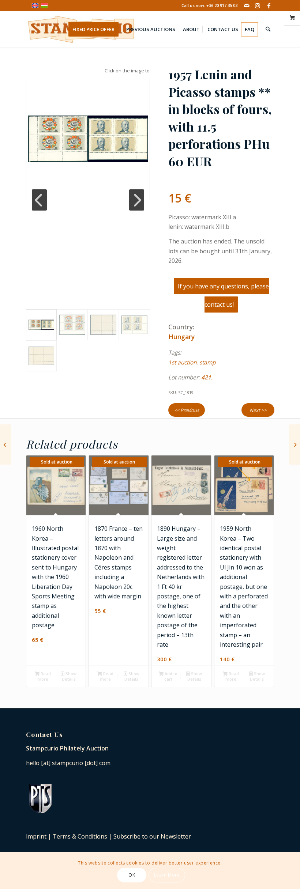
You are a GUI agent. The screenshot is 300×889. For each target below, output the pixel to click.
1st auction (182, 362)
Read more (44, 676)
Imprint (36, 836)
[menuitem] (96, 29)
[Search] (268, 29)
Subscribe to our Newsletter (152, 836)
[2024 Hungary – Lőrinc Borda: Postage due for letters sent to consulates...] (5, 444)
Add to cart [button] (170, 676)
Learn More (167, 875)
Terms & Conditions (80, 836)
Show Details (69, 676)
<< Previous (186, 410)
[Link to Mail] (246, 5)
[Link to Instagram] (257, 5)
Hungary (181, 336)
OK (131, 875)
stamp (207, 362)
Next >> (258, 410)
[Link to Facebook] (268, 5)
